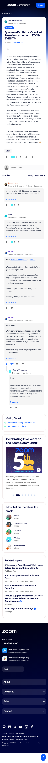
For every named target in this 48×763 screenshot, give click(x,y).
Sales (6, 701)
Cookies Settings (8, 740)
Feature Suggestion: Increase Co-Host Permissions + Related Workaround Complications (23, 598)
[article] (24, 194)
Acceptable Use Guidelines (12, 736)
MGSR (11, 252)
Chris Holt (18, 531)
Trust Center (19, 733)
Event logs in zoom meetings (19, 608)
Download (9, 691)
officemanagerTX (15, 20)
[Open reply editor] (24, 167)
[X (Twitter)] (15, 727)
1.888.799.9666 (10, 643)
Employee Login (22, 740)
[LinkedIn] (9, 727)
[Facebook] (31, 727)
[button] (3, 5)
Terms (4, 733)
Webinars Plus (10, 571)
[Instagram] (26, 727)
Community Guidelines (16, 426)
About (7, 681)
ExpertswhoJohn (20, 523)
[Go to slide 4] (25, 495)
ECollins (17, 538)
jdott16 (16, 516)
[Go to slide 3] (20, 495)
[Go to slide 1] (13, 495)
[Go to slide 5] (28, 495)
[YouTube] (20, 727)
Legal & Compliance (30, 736)
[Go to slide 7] (35, 495)
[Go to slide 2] (16, 495)
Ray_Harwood (19, 545)
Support (8, 711)
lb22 (10, 215)
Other (8, 151)
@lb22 (32, 259)
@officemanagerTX (19, 259)
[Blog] (4, 727)
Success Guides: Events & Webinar (19, 581)
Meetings (8, 604)
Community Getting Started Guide (21, 423)
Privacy (11, 733)
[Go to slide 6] (32, 495)
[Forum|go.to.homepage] (18, 5)
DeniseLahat (13, 183)
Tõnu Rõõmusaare (19, 370)
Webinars (8, 13)
